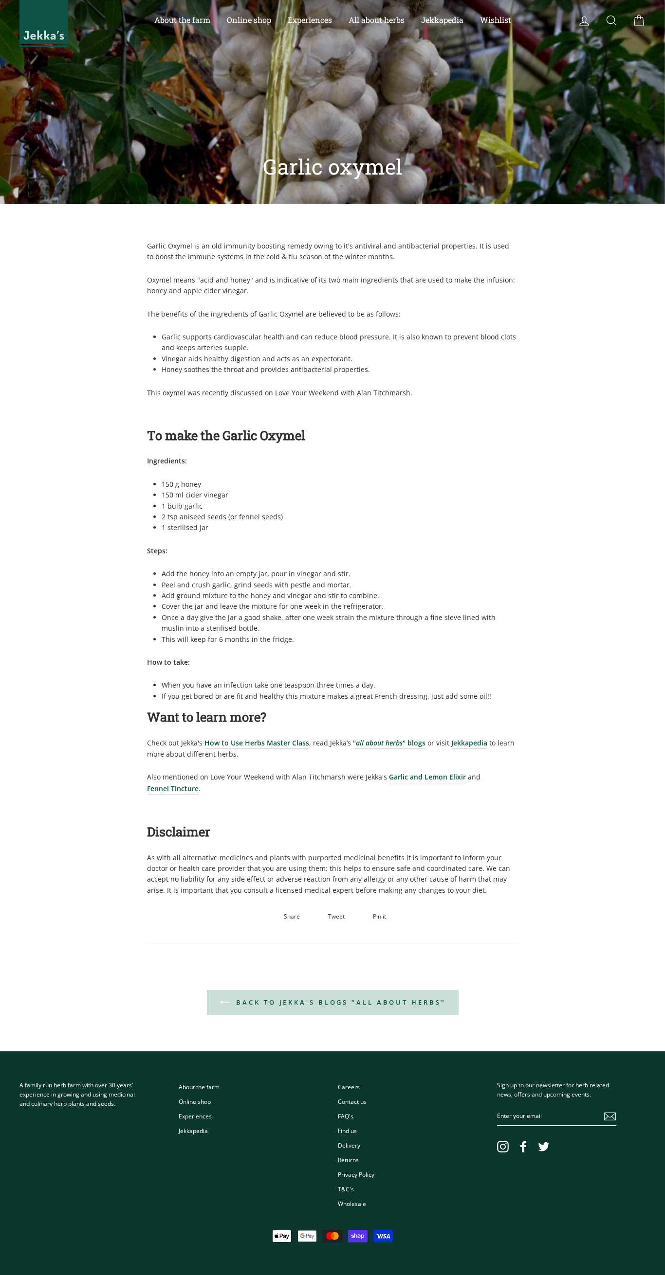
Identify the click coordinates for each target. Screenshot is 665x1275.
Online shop (249, 20)
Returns (348, 1160)
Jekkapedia (442, 20)
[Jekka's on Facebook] (523, 1146)
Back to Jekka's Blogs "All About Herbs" (339, 1002)
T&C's (346, 1189)
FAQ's (345, 1116)
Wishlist (495, 20)
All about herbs (377, 20)
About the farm (182, 20)
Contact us (352, 1101)
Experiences (310, 20)
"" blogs (389, 742)
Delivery (349, 1145)
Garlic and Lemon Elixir (427, 776)
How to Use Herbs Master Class (256, 742)
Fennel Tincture (173, 788)
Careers (349, 1087)
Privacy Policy (356, 1174)
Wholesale (352, 1203)
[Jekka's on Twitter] (544, 1146)
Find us (347, 1130)
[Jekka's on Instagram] (503, 1146)
